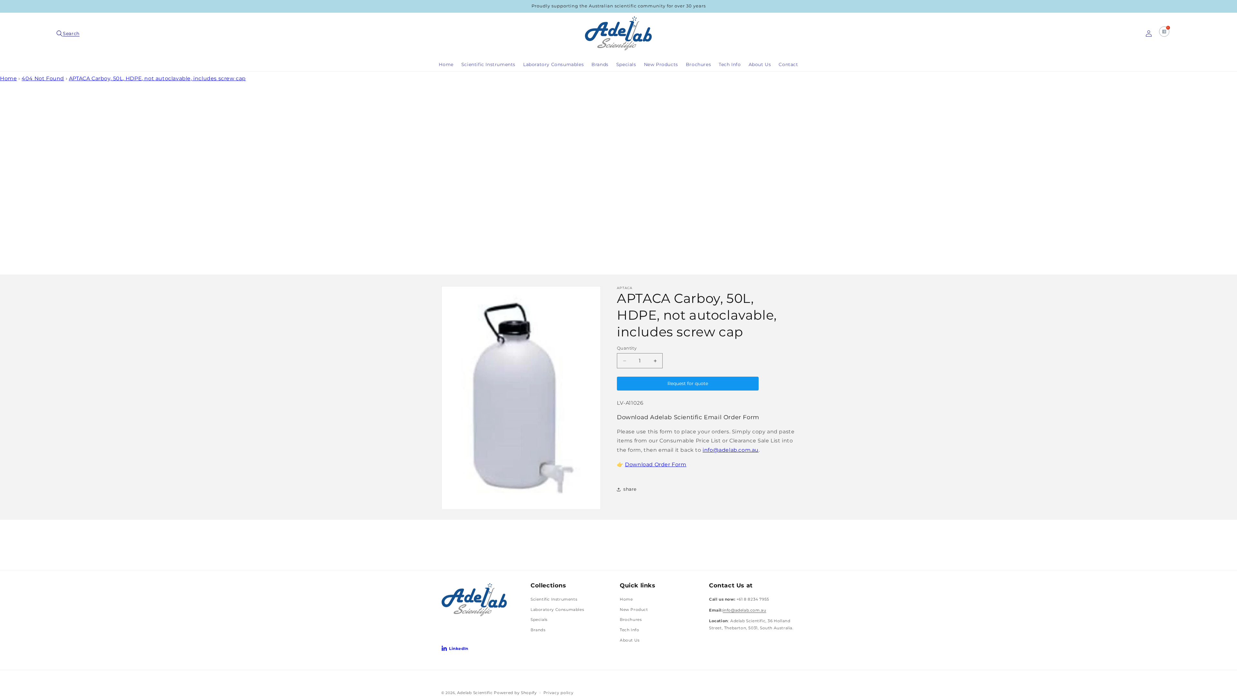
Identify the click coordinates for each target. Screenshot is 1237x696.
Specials (539, 619)
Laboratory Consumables (557, 609)
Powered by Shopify (515, 692)
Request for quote (687, 383)
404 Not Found (43, 78)
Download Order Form (655, 464)
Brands (538, 629)
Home (8, 78)
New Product (634, 609)
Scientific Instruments (554, 599)
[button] (69, 33)
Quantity (627, 348)
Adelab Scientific (475, 692)
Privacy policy (558, 692)
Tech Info (629, 629)
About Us (630, 640)
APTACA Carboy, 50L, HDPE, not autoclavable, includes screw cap (157, 78)
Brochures (631, 619)
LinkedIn (458, 648)
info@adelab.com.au (731, 450)
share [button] (630, 489)
